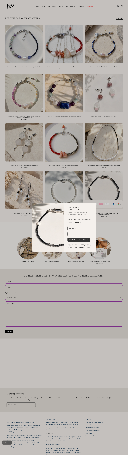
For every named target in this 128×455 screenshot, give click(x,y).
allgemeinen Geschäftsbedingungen (83, 245)
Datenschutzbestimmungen (76, 247)
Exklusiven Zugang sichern (78, 239)
